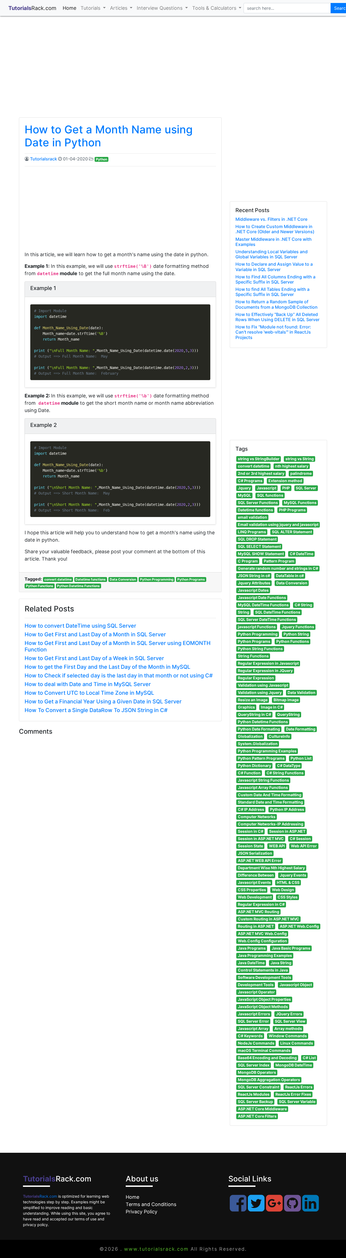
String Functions (253, 656)
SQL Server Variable (297, 1101)
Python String (296, 634)
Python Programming (157, 579)
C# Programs (250, 480)
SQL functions (270, 495)
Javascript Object (296, 984)
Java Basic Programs (291, 948)
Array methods (288, 1028)
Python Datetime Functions (78, 586)
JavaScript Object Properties (264, 999)
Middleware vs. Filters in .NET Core (271, 219)
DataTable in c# (290, 575)
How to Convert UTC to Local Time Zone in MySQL (89, 693)
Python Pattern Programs (261, 758)
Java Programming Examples (265, 955)
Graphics (246, 707)
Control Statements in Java (263, 970)
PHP (286, 488)
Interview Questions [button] (160, 8)
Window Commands (288, 1035)
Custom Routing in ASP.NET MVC (268, 919)
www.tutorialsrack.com (156, 1249)
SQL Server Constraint (258, 1087)
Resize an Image (253, 699)
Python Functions (39, 586)
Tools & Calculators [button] (215, 8)
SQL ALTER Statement (292, 531)
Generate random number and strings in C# (278, 568)
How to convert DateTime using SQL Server (80, 626)
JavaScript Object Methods (263, 1006)
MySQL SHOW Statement (261, 553)
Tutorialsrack (43, 159)
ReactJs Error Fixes (293, 1094)
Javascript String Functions (263, 780)
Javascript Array (253, 1028)
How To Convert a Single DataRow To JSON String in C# (96, 710)
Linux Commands (296, 1043)
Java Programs (252, 948)
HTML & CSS (288, 882)
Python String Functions (260, 648)
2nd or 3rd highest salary (261, 473)
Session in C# (250, 831)
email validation (252, 517)
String (243, 612)
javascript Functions (257, 626)
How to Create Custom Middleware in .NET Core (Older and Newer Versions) (274, 229)
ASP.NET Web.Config (299, 926)
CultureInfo (279, 736)
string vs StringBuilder (259, 458)
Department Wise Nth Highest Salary (271, 867)
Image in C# (272, 707)
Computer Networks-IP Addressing (270, 824)
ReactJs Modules (254, 1094)
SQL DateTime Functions (277, 612)
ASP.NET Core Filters (257, 1116)
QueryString (288, 714)
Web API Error (304, 846)
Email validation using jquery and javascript (278, 524)
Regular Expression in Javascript (268, 663)
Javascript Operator (256, 992)
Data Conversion (123, 579)
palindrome (301, 473)
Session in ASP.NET (287, 831)
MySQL (244, 495)
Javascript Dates (253, 590)
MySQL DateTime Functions (263, 604)
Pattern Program (279, 561)
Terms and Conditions (151, 1204)
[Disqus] (120, 811)
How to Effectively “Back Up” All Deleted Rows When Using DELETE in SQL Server (277, 317)
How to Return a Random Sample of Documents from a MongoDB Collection (276, 304)
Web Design (283, 889)
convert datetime (58, 579)
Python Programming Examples (267, 751)
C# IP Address (251, 809)
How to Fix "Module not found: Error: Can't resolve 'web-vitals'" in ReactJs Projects (273, 332)
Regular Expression (256, 678)
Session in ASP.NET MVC (261, 838)
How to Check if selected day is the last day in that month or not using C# (119, 675)
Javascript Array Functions (263, 787)
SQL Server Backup (255, 1101)
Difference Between (256, 875)
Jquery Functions (298, 626)
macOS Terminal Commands (264, 1050)
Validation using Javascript (263, 685)
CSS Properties (252, 889)
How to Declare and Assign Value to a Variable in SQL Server (274, 266)
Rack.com (40, 1196)
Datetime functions (90, 579)
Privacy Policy (141, 1211)
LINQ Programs (252, 531)
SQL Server (306, 488)
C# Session (300, 838)
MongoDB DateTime (293, 1065)
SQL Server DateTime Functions (267, 619)
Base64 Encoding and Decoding (267, 1057)
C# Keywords (250, 1035)
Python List (301, 758)
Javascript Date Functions (262, 597)
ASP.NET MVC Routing (258, 911)
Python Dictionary (254, 765)
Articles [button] (119, 8)
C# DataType (288, 765)
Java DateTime (251, 962)
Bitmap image (286, 699)
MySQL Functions (300, 502)
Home (70, 8)
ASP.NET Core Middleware (262, 1108)
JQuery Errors (289, 1014)
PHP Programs (292, 510)
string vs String (299, 458)
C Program (248, 561)
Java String (281, 962)
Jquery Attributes (254, 583)
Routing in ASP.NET (256, 926)
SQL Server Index (254, 1065)
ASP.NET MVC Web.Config (262, 933)
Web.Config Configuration (262, 940)
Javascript (266, 488)
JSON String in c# (254, 575)
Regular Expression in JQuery (265, 670)
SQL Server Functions (258, 502)
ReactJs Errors (298, 1087)
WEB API (277, 846)
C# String (303, 604)
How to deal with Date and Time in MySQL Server (88, 684)
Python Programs (191, 579)
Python (101, 159)
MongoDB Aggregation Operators (269, 1079)
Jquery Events (293, 875)
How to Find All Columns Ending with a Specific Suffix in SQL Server (275, 279)
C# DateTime (301, 553)
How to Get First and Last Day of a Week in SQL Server (94, 658)
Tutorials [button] (91, 8)
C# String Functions (285, 772)
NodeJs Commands (256, 1043)
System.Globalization (258, 743)
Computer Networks (256, 816)
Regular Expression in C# (261, 904)
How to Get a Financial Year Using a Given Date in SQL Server (103, 701)
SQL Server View (290, 1021)
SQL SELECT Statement (259, 546)
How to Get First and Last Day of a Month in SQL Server (95, 634)
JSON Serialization (255, 853)
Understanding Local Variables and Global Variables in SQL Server (271, 254)
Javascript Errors (254, 1014)
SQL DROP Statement (257, 539)
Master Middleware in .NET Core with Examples (273, 241)
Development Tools (256, 984)
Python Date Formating (259, 729)
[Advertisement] (173, 71)
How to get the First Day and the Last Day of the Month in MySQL (107, 667)
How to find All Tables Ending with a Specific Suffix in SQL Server (272, 291)
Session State (250, 846)
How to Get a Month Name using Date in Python (109, 136)
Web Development (255, 897)
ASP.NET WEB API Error (259, 860)
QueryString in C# (254, 714)
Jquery (244, 488)
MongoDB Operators (257, 1072)
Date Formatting (300, 729)
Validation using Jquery (260, 692)
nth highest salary (291, 466)
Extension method (285, 480)
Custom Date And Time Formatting (269, 794)
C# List (309, 1057)
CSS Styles (288, 897)
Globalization (250, 736)
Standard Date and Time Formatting (270, 802)
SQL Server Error (253, 1021)
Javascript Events (254, 882)
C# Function (249, 772)
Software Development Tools (264, 977)
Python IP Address (287, 809)
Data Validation (301, 692)
